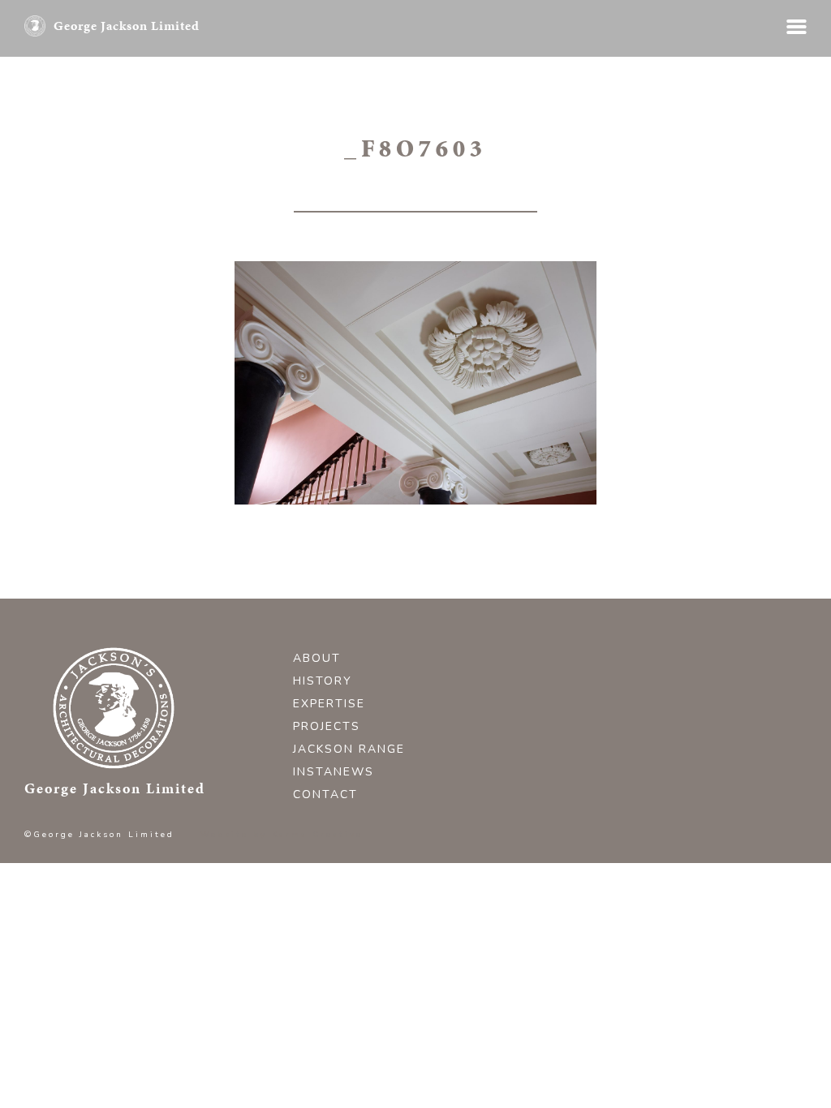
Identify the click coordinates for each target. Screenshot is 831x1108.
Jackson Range (349, 749)
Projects (326, 726)
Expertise (329, 703)
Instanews (333, 771)
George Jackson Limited (127, 25)
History (322, 681)
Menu (796, 27)
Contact (325, 794)
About (317, 658)
